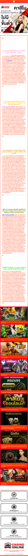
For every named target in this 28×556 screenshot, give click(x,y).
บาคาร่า (2, 340)
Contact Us (7, 554)
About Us (13, 554)
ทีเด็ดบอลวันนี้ (4, 375)
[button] (14, 1)
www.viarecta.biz (14, 551)
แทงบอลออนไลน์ (4, 357)
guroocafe (3, 322)
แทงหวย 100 (3, 484)
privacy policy (20, 554)
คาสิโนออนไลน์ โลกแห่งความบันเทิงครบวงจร (9, 410)
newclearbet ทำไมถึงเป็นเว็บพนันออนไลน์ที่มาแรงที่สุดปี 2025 (13, 392)
